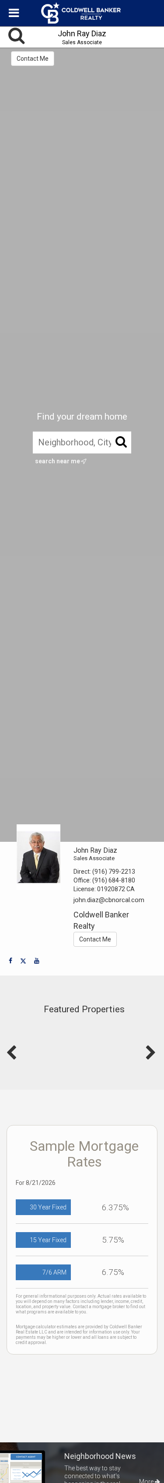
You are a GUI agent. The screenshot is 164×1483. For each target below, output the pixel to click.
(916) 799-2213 (113, 871)
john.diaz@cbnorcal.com (108, 900)
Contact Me (33, 58)
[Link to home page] (82, 13)
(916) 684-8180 (113, 880)
